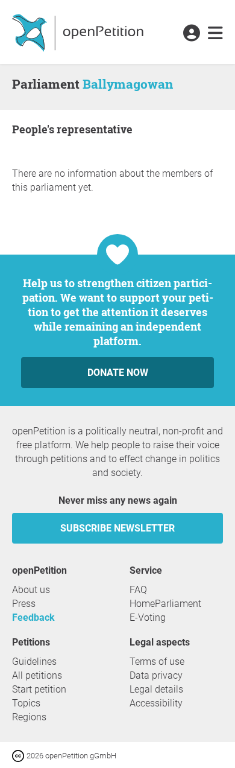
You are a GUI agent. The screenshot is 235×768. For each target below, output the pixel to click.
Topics (26, 703)
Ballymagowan (128, 83)
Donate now (117, 372)
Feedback (33, 617)
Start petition (39, 689)
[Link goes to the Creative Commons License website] (19, 755)
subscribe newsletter (117, 528)
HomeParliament (165, 603)
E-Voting (148, 617)
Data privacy (156, 675)
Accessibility (156, 703)
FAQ (138, 589)
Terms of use (157, 661)
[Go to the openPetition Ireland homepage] (79, 32)
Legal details (156, 689)
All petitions (37, 675)
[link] (215, 34)
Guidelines (34, 661)
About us (31, 589)
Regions (29, 717)
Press (24, 603)
